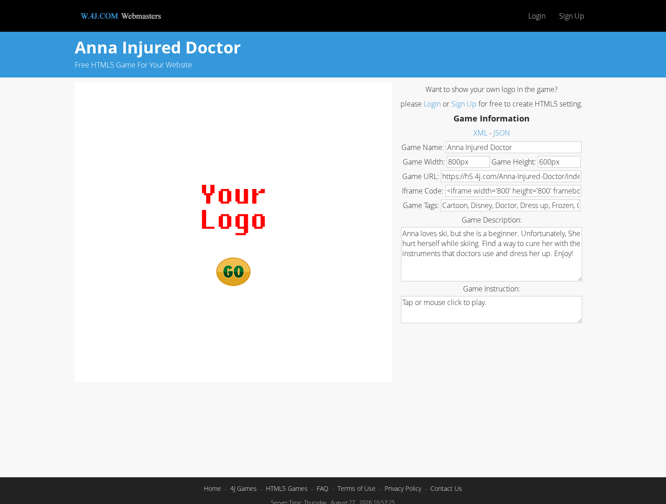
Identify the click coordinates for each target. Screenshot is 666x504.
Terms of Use (357, 488)
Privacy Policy (403, 488)
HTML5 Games (287, 488)
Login (536, 16)
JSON (501, 133)
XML (480, 133)
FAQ (322, 488)
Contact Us (446, 488)
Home (212, 488)
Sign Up (571, 16)
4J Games (243, 488)
